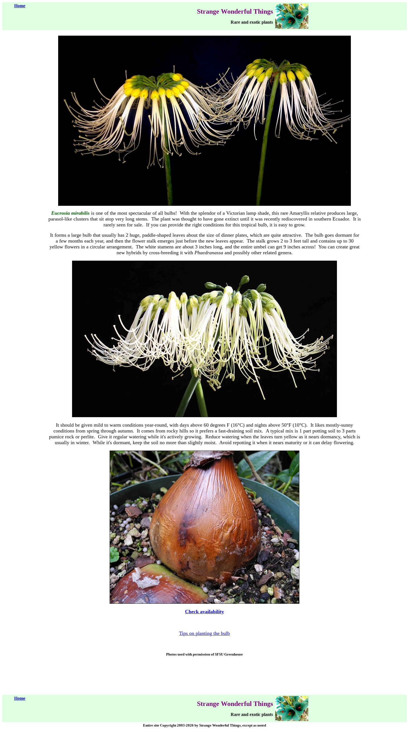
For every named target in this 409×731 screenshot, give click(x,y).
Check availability (204, 611)
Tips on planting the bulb (204, 633)
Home (19, 5)
